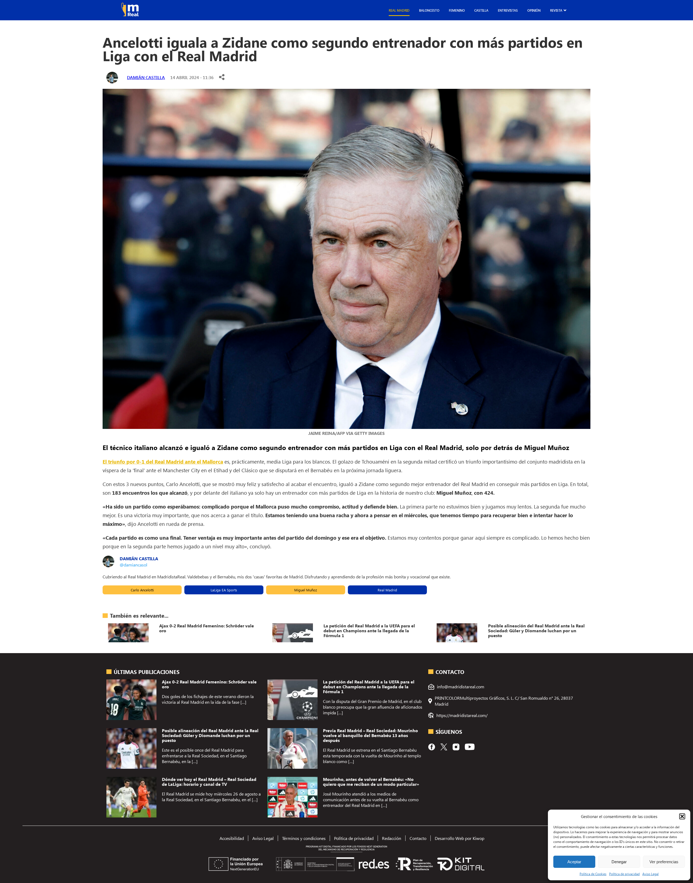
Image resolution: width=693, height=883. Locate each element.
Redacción (391, 838)
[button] (682, 816)
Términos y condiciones (304, 838)
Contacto (418, 838)
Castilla (481, 10)
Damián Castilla (146, 77)
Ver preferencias (663, 861)
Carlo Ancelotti (142, 590)
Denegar (619, 861)
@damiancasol (133, 565)
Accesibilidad (232, 838)
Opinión (534, 10)
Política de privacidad (624, 874)
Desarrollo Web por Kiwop (459, 838)
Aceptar (574, 861)
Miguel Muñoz (305, 590)
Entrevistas (508, 10)
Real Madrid (399, 10)
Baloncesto (429, 10)
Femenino (457, 10)
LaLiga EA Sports (224, 590)
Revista (556, 10)
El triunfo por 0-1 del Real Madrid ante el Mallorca (163, 461)
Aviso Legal (650, 874)
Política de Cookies (593, 874)
